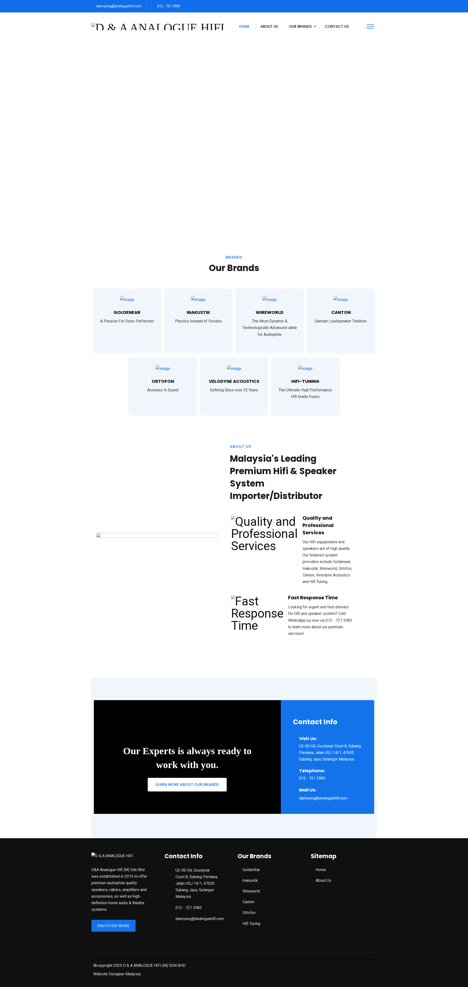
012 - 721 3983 (168, 6)
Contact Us (337, 26)
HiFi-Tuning (305, 381)
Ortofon (163, 381)
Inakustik (198, 312)
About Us (269, 26)
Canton (341, 312)
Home (244, 26)
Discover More (113, 926)
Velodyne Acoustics (234, 381)
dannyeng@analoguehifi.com (118, 6)
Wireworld (269, 312)
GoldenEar (251, 869)
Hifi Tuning (251, 923)
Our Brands (300, 26)
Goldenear (127, 312)
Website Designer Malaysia (117, 974)
